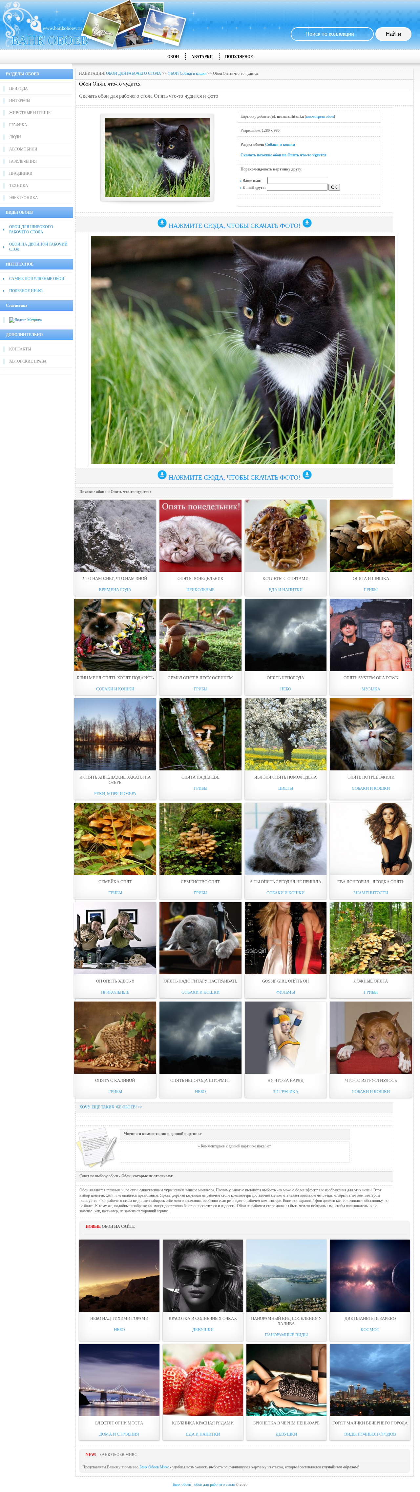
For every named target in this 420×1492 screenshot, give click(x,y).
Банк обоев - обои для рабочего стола (204, 1484)
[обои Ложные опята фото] (371, 938)
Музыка (371, 688)
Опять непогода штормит (200, 1080)
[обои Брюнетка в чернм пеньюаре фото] (286, 1380)
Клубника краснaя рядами (203, 1423)
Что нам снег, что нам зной (115, 578)
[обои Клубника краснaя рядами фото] (203, 1380)
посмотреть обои (320, 116)
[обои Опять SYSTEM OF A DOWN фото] (371, 635)
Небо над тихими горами (119, 1318)
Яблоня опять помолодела (285, 777)
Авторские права (28, 361)
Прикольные (200, 589)
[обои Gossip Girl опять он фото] (286, 938)
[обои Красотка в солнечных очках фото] (203, 1276)
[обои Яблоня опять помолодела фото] (286, 734)
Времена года (115, 589)
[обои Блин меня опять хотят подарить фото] (115, 635)
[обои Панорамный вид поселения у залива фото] (286, 1276)
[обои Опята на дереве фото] (200, 734)
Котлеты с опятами (285, 578)
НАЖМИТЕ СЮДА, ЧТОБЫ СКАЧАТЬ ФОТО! (235, 225)
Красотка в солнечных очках (203, 1318)
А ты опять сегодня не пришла (285, 881)
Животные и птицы (30, 112)
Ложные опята (371, 981)
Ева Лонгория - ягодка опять (370, 881)
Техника (18, 185)
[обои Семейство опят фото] (200, 839)
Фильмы (285, 992)
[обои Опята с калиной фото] (115, 1038)
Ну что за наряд (285, 1080)
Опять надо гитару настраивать (200, 981)
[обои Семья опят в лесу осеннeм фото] (200, 635)
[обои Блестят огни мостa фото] (119, 1380)
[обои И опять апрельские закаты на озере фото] (115, 734)
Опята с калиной (115, 1080)
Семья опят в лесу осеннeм (200, 677)
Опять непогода (285, 677)
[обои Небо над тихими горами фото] (119, 1276)
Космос (370, 1329)
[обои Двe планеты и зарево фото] (370, 1276)
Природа (18, 88)
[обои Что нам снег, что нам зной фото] (115, 536)
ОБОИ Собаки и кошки (187, 73)
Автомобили (23, 149)
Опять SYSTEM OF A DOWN (371, 677)
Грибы (371, 589)
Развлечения (23, 161)
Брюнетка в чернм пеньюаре (286, 1423)
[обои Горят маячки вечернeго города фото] (370, 1380)
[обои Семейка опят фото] (115, 839)
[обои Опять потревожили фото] (371, 734)
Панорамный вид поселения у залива (286, 1321)
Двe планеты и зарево (370, 1318)
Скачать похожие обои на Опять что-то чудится (283, 155)
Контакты (20, 349)
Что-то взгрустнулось (371, 1080)
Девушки (203, 1329)
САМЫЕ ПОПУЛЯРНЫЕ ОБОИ (36, 278)
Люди (15, 137)
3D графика (285, 1091)
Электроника (23, 197)
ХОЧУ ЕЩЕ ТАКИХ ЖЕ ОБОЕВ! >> (110, 1107)
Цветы (285, 788)
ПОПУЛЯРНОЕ (239, 56)
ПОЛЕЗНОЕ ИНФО (26, 290)
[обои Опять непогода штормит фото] (200, 1038)
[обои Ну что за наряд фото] (286, 1038)
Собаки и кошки (280, 144)
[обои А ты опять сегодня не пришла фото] (286, 839)
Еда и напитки (286, 589)
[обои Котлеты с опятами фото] (286, 536)
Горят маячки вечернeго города (370, 1423)
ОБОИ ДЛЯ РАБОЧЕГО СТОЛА (133, 73)
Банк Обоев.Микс (154, 1467)
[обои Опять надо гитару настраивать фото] (200, 938)
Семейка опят (115, 881)
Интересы (19, 100)
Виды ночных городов (370, 1434)
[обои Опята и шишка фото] (371, 536)
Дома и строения (119, 1434)
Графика (18, 125)
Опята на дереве (200, 777)
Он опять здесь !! (115, 981)
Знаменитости (370, 892)
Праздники (20, 173)
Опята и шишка (371, 578)
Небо (285, 688)
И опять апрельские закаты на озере (115, 780)
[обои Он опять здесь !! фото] (115, 938)
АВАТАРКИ (202, 56)
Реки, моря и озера (115, 793)
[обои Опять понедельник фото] (200, 536)
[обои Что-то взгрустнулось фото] (371, 1038)
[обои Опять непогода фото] (286, 635)
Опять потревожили (370, 777)
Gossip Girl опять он (285, 981)
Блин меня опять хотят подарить (115, 677)
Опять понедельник (200, 578)
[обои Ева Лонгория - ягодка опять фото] (371, 839)
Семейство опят (200, 881)
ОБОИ (173, 56)
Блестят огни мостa (119, 1423)
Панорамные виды (286, 1334)
